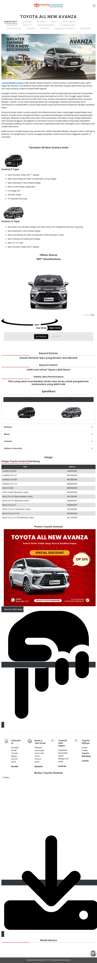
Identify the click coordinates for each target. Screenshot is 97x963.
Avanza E (26, 399)
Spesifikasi (14, 28)
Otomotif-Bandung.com (61, 960)
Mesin (7, 434)
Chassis (8, 441)
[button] (94, 5)
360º (54, 21)
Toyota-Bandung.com (35, 960)
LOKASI (85, 760)
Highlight (10, 21)
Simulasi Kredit (65, 28)
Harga (31, 28)
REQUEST (39, 766)
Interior (12, 25)
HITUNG (14, 766)
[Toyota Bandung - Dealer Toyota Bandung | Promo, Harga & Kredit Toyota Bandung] (48, 5)
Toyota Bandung (86, 754)
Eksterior (69, 21)
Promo (45, 28)
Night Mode (55, 328)
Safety (27, 25)
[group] (48, 289)
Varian (27, 21)
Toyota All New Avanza (12, 83)
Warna (41, 21)
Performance (46, 25)
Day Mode (41, 328)
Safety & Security (13, 448)
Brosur (85, 28)
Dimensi (8, 427)
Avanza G (71, 399)
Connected (68, 25)
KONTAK (62, 766)
